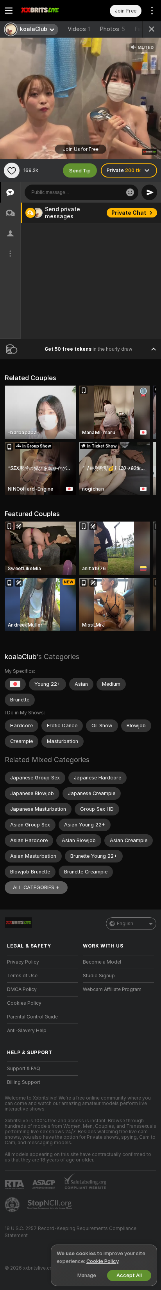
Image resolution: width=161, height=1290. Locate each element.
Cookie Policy (102, 1261)
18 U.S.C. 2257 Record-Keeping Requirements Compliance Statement (70, 1232)
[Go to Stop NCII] (50, 1204)
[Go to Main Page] (48, 10)
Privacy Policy (23, 962)
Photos (112, 29)
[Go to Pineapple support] (13, 1204)
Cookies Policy (24, 1003)
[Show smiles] (130, 192)
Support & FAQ (23, 1068)
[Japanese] (15, 684)
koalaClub (20, 656)
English (125, 923)
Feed (140, 29)
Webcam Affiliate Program (112, 989)
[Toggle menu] (8, 10)
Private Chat (128, 213)
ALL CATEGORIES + (36, 887)
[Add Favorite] (12, 170)
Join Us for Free (80, 149)
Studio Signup (99, 975)
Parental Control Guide (32, 1017)
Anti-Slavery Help (27, 1030)
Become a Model (102, 962)
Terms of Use (22, 975)
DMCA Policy (22, 989)
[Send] (149, 192)
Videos (79, 29)
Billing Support (23, 1082)
